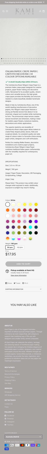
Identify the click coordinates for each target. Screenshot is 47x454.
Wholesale (8, 392)
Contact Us (9, 404)
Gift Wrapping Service (12, 395)
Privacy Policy (10, 377)
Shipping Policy (10, 380)
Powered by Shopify (27, 442)
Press (7, 407)
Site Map (8, 383)
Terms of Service (11, 371)
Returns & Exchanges (12, 374)
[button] (1, 58)
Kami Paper (15, 442)
